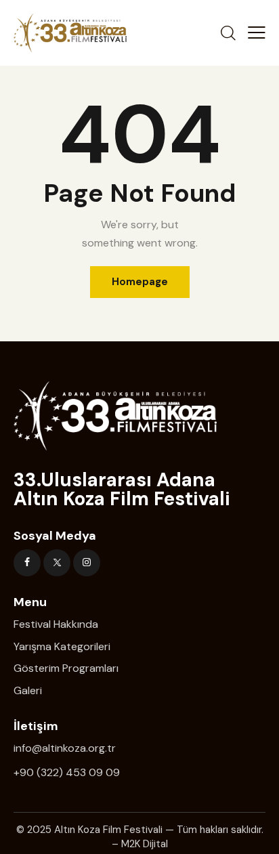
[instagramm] (86, 562)
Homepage (140, 282)
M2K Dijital (144, 844)
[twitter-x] (56, 562)
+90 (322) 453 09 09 (67, 772)
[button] (256, 32)
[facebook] (27, 562)
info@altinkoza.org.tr (65, 748)
